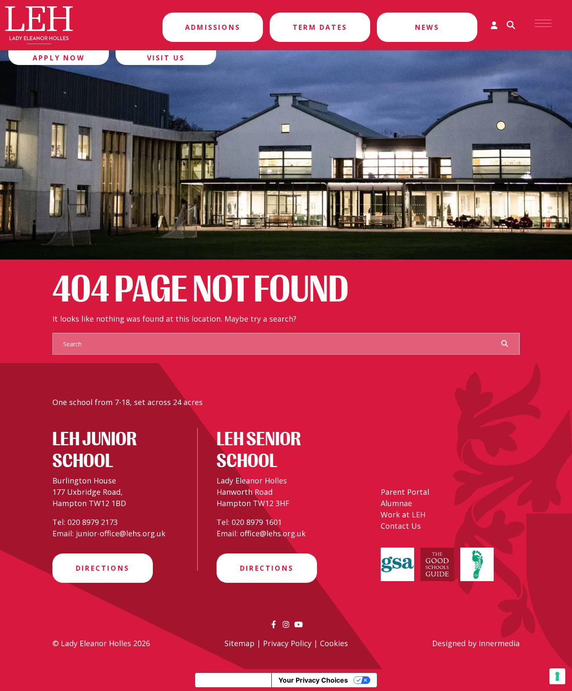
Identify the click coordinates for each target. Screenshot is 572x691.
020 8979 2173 (92, 522)
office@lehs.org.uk (273, 533)
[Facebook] (273, 624)
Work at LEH (403, 514)
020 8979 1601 (257, 522)
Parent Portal (405, 492)
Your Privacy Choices (313, 680)
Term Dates (320, 27)
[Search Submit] (504, 343)
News (427, 27)
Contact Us (401, 526)
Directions (102, 568)
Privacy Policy (287, 643)
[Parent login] (494, 25)
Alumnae (396, 503)
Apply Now (59, 57)
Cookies (334, 643)
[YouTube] (298, 624)
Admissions (212, 27)
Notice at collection (233, 680)
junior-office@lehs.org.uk (120, 533)
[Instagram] (286, 624)
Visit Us (166, 57)
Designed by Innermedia (476, 643)
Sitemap (239, 643)
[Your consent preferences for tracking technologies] (557, 676)
